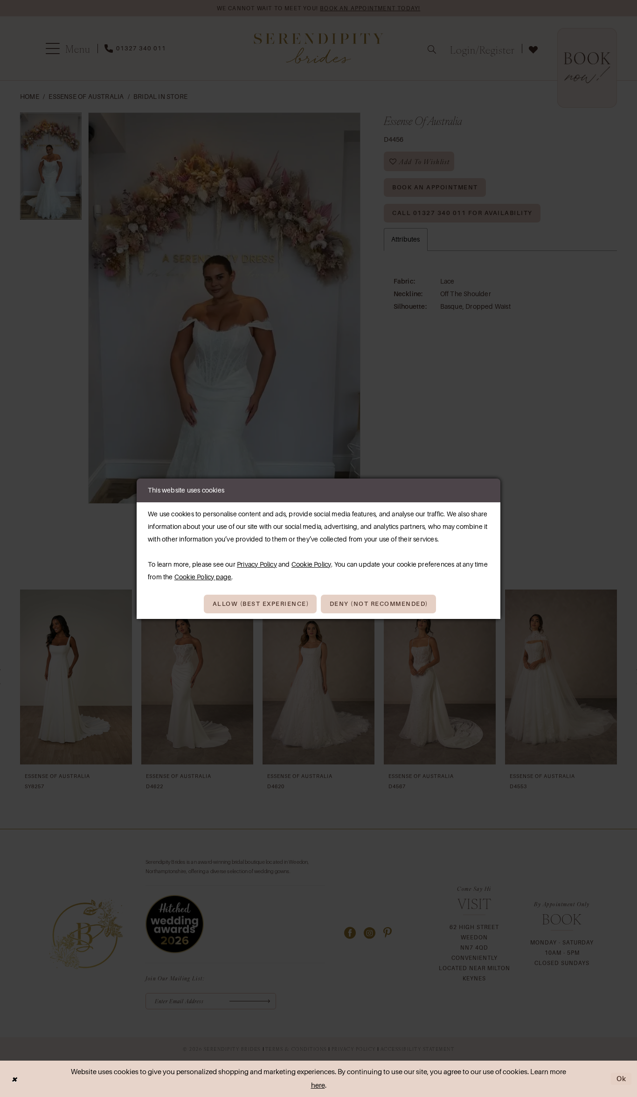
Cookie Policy (311, 564)
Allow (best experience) (261, 603)
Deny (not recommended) (379, 603)
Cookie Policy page (203, 577)
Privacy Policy (257, 564)
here (318, 1085)
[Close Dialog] (14, 1079)
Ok (621, 1079)
